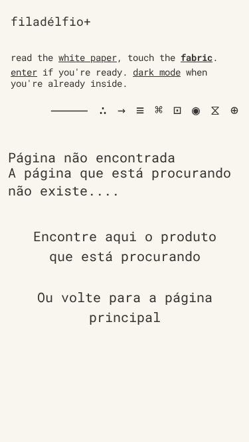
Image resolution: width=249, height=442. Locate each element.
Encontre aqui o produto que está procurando (124, 245)
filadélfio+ (51, 21)
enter (24, 72)
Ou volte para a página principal (124, 306)
